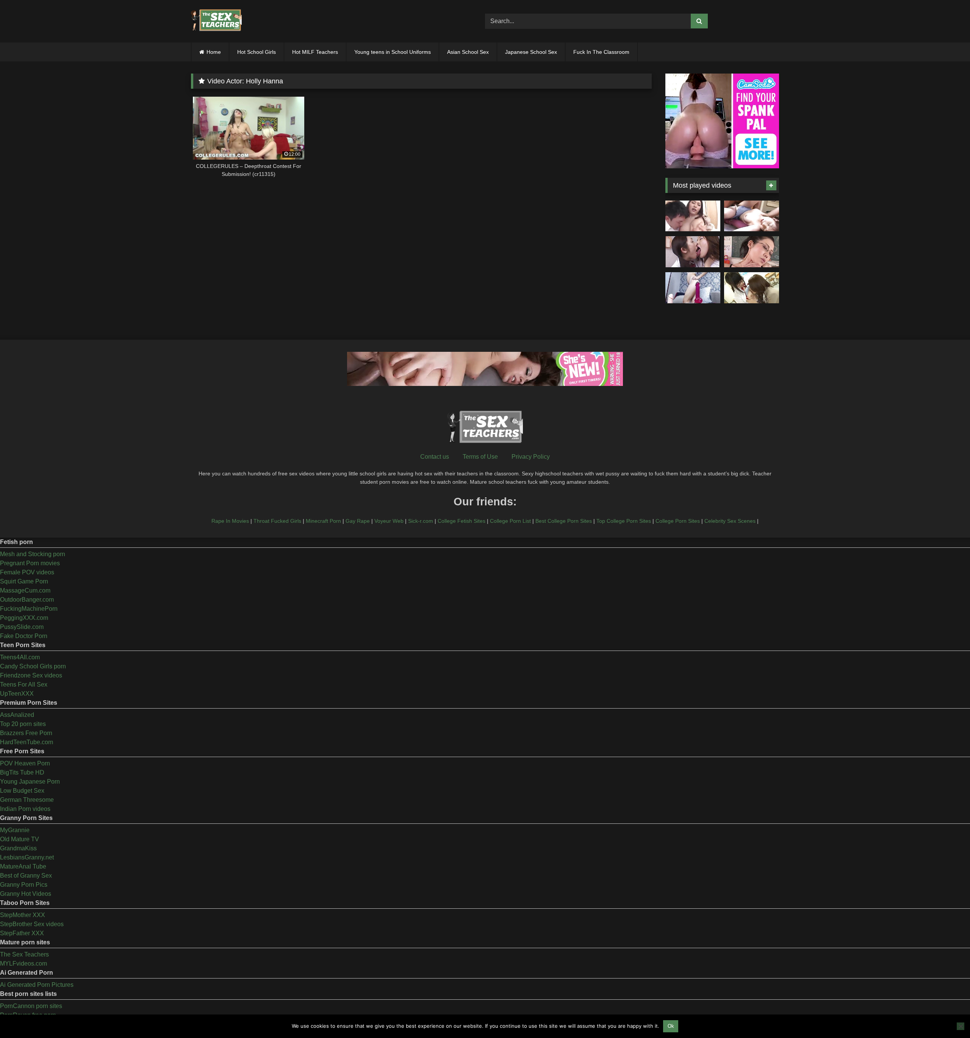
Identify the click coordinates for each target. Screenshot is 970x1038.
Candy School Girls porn (33, 666)
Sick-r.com (420, 521)
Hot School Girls (256, 52)
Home (214, 52)
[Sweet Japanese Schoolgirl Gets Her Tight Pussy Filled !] (751, 216)
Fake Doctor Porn (23, 636)
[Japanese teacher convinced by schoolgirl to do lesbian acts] (751, 287)
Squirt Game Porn (24, 581)
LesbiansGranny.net (27, 857)
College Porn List (510, 521)
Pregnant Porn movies (30, 563)
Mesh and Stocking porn (32, 554)
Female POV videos (27, 572)
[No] (960, 1026)
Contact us (434, 456)
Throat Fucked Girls (277, 521)
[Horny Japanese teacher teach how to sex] (751, 251)
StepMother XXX (22, 915)
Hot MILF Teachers (315, 52)
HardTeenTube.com (26, 742)
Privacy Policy (531, 456)
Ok (671, 1026)
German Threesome (27, 800)
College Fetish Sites (461, 521)
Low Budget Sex (22, 790)
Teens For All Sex (23, 684)
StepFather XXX (22, 933)
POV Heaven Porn (25, 763)
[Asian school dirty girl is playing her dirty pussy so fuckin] (692, 287)
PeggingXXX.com (24, 618)
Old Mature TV (19, 839)
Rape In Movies (230, 521)
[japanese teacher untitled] (692, 216)
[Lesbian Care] (692, 251)
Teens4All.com (20, 657)
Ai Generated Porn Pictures (37, 985)
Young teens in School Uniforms (392, 52)
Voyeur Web (389, 521)
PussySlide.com (22, 627)
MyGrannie (15, 830)
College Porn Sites (678, 521)
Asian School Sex (468, 52)
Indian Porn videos (25, 809)
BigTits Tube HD (22, 772)
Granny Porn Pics (23, 884)
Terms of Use (480, 456)
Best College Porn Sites (563, 521)
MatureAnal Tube (23, 866)
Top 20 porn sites (23, 724)
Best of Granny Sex (26, 875)
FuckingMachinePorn (29, 608)
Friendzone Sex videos (31, 675)
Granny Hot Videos (25, 894)
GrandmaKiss (18, 848)
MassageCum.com (25, 590)
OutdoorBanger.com (27, 599)
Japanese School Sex (531, 52)
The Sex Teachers (24, 954)
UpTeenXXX (17, 693)
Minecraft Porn (323, 521)
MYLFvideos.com (23, 963)
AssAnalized (17, 715)
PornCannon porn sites (31, 1006)
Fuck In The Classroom (601, 52)
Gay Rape (358, 521)
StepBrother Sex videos (32, 924)
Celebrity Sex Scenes (730, 521)
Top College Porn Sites (623, 521)
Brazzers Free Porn (26, 733)
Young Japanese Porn (30, 781)
